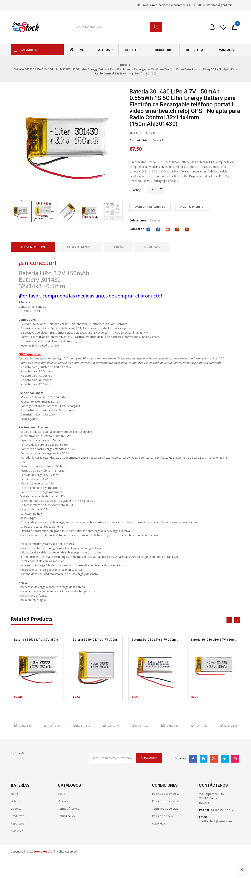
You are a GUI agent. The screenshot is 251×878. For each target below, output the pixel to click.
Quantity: (135, 190)
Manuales (226, 50)
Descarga (64, 801)
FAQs (118, 247)
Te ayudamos (79, 247)
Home (79, 50)
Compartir (136, 229)
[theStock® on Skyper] (203, 759)
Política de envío (162, 816)
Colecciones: (138, 220)
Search (62, 793)
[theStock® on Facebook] (193, 759)
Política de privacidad (165, 801)
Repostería (194, 50)
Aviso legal (159, 823)
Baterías (103, 50)
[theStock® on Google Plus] (214, 759)
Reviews (152, 247)
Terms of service (68, 808)
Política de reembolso (166, 793)
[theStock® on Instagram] (235, 759)
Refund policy (66, 816)
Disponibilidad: (139, 140)
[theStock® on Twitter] (225, 759)
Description (33, 247)
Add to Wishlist (192, 207)
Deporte (131, 50)
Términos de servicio (165, 808)
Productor (162, 50)
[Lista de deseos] (223, 27)
